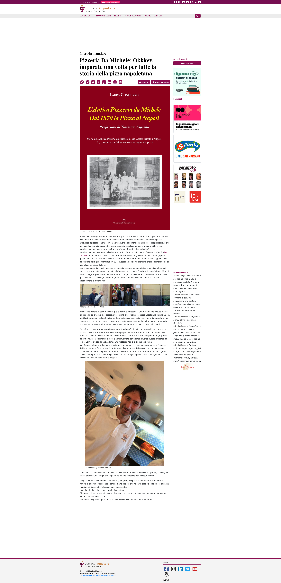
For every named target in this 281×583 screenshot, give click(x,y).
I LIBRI (89, 2)
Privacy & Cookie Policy (87, 575)
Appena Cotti (86, 16)
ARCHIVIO (95, 2)
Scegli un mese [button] (186, 63)
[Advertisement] (140, 34)
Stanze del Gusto (132, 16)
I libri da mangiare (93, 53)
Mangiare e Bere (103, 16)
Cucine (147, 16)
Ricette (117, 16)
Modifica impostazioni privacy (106, 575)
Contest (158, 16)
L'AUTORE (83, 2)
